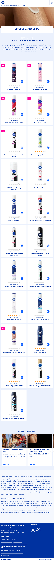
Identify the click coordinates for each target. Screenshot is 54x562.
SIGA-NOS (34, 525)
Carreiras (18, 550)
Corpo (10, 5)
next (52, 450)
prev (2, 450)
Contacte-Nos (5, 555)
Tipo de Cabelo (5, 539)
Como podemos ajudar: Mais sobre (13, 547)
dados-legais (20, 532)
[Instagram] (38, 530)
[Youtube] (33, 530)
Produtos (6, 5)
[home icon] (1, 5)
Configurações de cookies (8, 532)
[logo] (2, 2)
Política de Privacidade (9, 530)
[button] (22, 81)
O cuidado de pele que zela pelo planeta (12, 553)
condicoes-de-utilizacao (7, 528)
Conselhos (5, 537)
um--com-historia (7, 550)
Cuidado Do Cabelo (6, 542)
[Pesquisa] (47, 2)
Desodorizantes (17, 5)
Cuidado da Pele (18, 542)
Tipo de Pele (14, 539)
